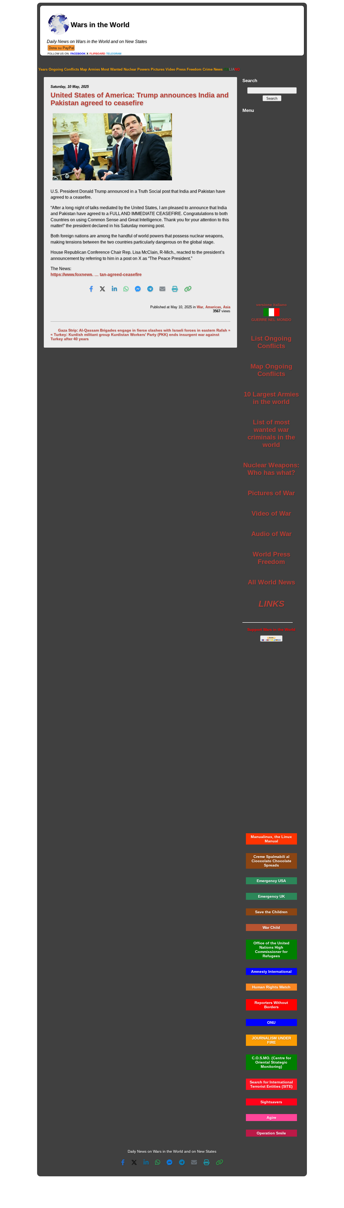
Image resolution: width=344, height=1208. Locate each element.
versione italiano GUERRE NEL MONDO (271, 312)
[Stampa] (174, 289)
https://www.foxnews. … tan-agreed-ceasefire (96, 274)
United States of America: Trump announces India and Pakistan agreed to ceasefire (140, 99)
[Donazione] (61, 47)
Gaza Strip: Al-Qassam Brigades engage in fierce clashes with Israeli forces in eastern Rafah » (144, 330)
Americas (213, 307)
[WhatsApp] (126, 289)
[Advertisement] (271, 204)
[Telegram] (150, 289)
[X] (102, 289)
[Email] (162, 289)
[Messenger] (137, 289)
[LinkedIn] (114, 289)
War (200, 307)
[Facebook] (91, 289)
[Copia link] (187, 289)
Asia (226, 307)
